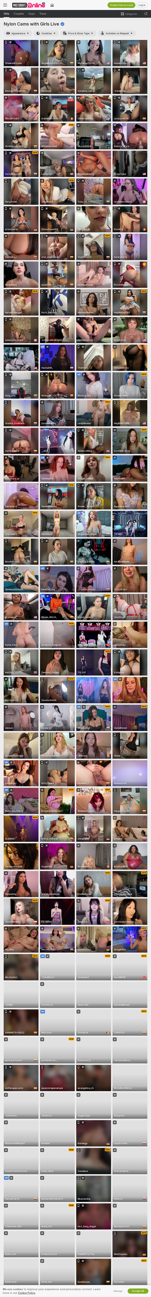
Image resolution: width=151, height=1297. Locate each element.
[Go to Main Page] (28, 5)
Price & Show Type (78, 33)
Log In (141, 5)
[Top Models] (52, 5)
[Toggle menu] (5, 5)
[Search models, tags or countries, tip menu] (146, 14)
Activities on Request (117, 33)
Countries (46, 33)
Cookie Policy (26, 1292)
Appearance (18, 33)
